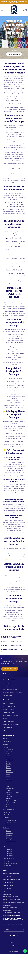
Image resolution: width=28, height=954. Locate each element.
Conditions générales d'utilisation (12, 692)
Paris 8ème (9, 853)
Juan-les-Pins (10, 788)
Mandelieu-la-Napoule (12, 792)
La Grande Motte (11, 841)
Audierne (8, 762)
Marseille (8, 786)
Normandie (6, 817)
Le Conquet (9, 749)
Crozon (8, 758)
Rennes (8, 778)
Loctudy (8, 770)
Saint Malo (9, 780)
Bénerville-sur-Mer (11, 820)
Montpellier (9, 833)
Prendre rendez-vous (14, 54)
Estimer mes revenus (9, 668)
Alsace (5, 738)
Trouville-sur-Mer (11, 822)
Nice (7, 804)
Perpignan (9, 835)
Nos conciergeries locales (10, 715)
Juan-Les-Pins (10, 798)
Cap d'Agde (9, 839)
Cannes (8, 794)
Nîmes (7, 843)
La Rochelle (9, 814)
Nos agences (6, 718)
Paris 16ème (9, 855)
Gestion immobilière (8, 709)
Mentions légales (8, 695)
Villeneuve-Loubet (11, 800)
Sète (7, 837)
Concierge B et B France (10, 949)
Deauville (8, 824)
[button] (2, 10)
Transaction (6, 712)
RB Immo (5, 686)
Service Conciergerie (9, 703)
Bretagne (5, 744)
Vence (8, 806)
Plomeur (8, 768)
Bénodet (8, 764)
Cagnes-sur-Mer (11, 802)
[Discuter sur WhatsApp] (25, 951)
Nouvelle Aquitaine (8, 809)
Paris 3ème (9, 849)
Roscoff (8, 753)
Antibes (8, 790)
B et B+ (5, 689)
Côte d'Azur (6, 783)
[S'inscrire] (23, 929)
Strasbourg (9, 741)
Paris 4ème (9, 851)
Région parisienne (8, 846)
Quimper (8, 755)
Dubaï (7, 861)
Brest (7, 747)
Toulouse (8, 831)
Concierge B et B (8, 683)
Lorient (8, 774)
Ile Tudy (8, 766)
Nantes (8, 812)
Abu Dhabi (9, 865)
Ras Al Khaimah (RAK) (12, 863)
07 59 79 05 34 (7, 673)
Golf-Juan (9, 796)
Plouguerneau (10, 751)
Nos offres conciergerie (10, 706)
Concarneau (9, 772)
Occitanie (6, 828)
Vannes (8, 776)
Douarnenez (9, 760)
